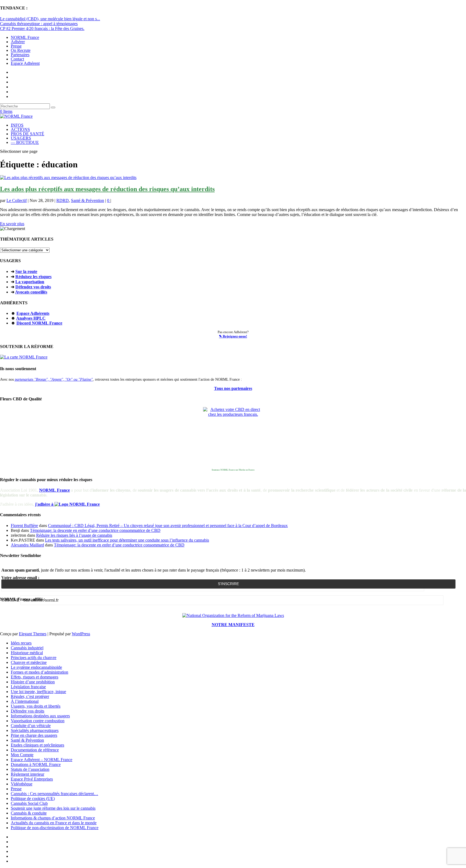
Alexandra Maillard (27, 545)
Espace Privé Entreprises (32, 779)
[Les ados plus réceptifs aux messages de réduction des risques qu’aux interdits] (68, 177)
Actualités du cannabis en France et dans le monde (54, 822)
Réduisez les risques (33, 276)
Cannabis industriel (27, 648)
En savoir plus (12, 223)
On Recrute (20, 50)
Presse (16, 46)
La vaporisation (29, 281)
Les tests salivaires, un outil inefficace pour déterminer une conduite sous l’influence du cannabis (127, 540)
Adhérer (18, 41)
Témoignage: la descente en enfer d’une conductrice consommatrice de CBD (95, 530)
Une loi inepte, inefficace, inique (38, 691)
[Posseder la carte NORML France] (23, 357)
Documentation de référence (35, 750)
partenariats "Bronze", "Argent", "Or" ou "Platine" (54, 379)
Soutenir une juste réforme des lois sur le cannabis (53, 808)
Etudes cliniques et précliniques (37, 745)
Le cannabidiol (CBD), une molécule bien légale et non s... (50, 18)
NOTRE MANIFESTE (233, 624)
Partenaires (20, 54)
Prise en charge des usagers (34, 735)
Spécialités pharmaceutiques (35, 730)
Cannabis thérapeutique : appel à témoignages (39, 23)
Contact (17, 59)
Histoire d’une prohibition (33, 682)
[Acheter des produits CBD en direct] (233, 437)
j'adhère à (44, 504)
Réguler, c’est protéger (30, 696)
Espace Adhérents (32, 313)
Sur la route (26, 271)
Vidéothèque (21, 784)
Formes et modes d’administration (39, 672)
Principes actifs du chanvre (33, 657)
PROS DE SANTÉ (27, 133)
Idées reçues (21, 643)
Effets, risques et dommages (34, 677)
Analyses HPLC (31, 318)
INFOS (17, 125)
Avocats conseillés (31, 292)
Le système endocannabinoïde (36, 667)
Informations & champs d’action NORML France (53, 818)
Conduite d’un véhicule (31, 725)
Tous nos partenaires (233, 388)
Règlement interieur (27, 774)
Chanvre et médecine (29, 662)
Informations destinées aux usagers (40, 716)
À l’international (25, 701)
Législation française (28, 686)
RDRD (62, 200)
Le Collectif (16, 200)
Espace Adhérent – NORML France (41, 759)
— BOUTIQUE (25, 142)
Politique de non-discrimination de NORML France (54, 827)
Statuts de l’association (30, 769)
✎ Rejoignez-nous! (233, 336)
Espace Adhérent (25, 63)
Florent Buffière (24, 525)
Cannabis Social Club (29, 803)
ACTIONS (20, 129)
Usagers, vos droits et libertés (35, 706)
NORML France (25, 37)
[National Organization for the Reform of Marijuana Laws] (233, 615)
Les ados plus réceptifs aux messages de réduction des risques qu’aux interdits (107, 188)
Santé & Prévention (87, 200)
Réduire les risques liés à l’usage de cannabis (74, 535)
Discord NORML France (39, 323)
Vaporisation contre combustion (37, 720)
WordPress (81, 633)
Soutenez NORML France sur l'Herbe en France (233, 470)
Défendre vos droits (27, 711)
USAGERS (21, 138)
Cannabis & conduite (29, 813)
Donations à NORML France (36, 764)
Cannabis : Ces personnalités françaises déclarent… (54, 793)
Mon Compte (22, 754)
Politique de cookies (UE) (33, 798)
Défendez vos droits (33, 287)
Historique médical (27, 652)
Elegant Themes (32, 633)
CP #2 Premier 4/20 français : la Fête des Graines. (42, 28)
